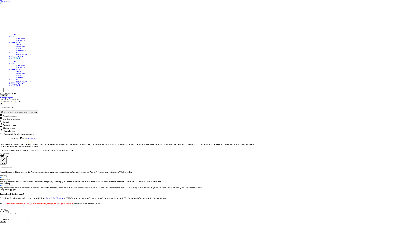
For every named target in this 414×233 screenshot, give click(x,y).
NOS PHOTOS (14, 42)
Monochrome (20, 46)
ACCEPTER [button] (4, 154)
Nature (18, 48)
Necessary (6, 178)
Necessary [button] (3, 176)
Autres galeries (21, 50)
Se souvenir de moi (9, 93)
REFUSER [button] (4, 156)
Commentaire (5, 219)
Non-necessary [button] (5, 184)
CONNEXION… (15, 58)
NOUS (11, 37)
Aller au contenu (5, 1)
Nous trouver (20, 41)
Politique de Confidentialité (9, 100)
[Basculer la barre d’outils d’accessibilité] (1, 104)
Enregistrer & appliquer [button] (8, 190)
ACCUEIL (13, 35)
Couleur (19, 44)
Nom (2, 209)
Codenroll (31, 139)
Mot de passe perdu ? (7, 98)
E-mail (2, 211)
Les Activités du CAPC (24, 54)
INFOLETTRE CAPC (17, 56)
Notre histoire (20, 39)
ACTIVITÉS (13, 52)
